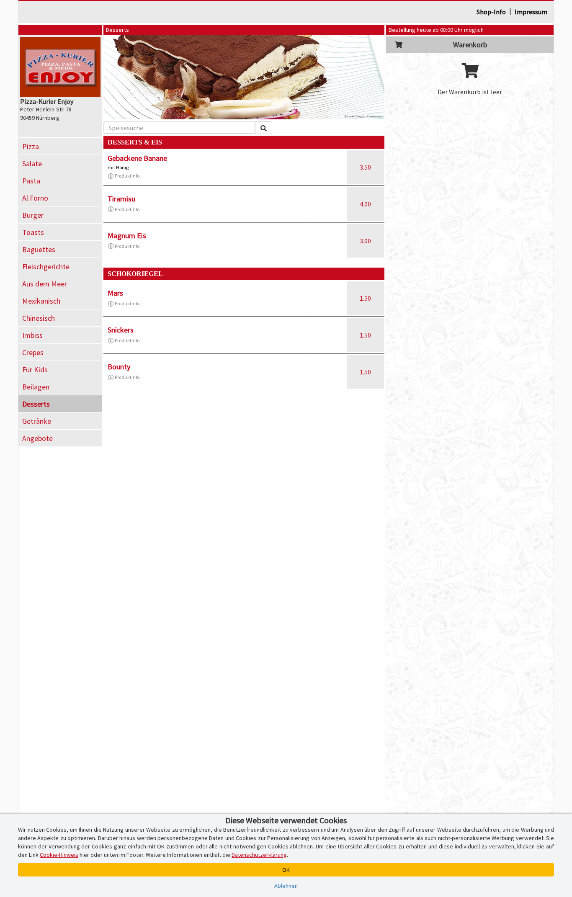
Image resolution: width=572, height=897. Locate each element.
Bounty (119, 366)
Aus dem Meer (44, 284)
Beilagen (35, 387)
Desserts (36, 404)
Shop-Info (491, 12)
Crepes (33, 352)
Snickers (121, 330)
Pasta (31, 181)
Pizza (30, 146)
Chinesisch (38, 318)
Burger (33, 215)
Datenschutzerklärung (259, 854)
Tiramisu (121, 199)
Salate (32, 163)
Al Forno (35, 198)
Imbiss (32, 335)
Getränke (36, 421)
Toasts (33, 232)
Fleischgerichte (46, 266)
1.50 (365, 298)
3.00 (365, 241)
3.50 (365, 167)
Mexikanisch (41, 301)
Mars (115, 293)
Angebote (37, 438)
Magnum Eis (127, 235)
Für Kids (35, 369)
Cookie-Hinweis (59, 854)
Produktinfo (127, 176)
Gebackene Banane (137, 158)
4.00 (365, 204)
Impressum (531, 12)
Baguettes (38, 249)
